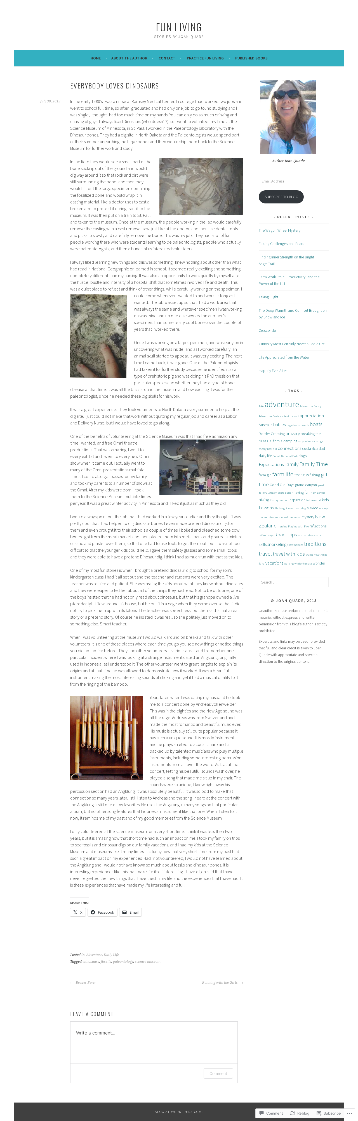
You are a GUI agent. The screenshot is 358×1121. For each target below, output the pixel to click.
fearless (301, 475)
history (274, 500)
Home (96, 58)
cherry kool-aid (268, 449)
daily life (265, 455)
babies (279, 424)
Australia (265, 424)
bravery (293, 433)
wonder (319, 563)
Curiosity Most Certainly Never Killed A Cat (291, 343)
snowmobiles (295, 545)
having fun (301, 492)
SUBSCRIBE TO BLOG (281, 196)
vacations (274, 563)
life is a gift (280, 508)
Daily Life (111, 955)
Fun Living (179, 26)
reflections (318, 526)
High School (317, 493)
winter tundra (303, 563)
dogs (302, 455)
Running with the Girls (220, 983)
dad (322, 448)
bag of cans (293, 425)
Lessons (266, 508)
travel (265, 553)
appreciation (312, 415)
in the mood (313, 500)
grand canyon (306, 484)
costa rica (310, 448)
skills (263, 544)
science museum (148, 962)
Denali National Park (285, 456)
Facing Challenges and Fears (281, 243)
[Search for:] (294, 582)
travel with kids (289, 553)
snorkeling (276, 544)
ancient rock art (289, 416)
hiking (264, 499)
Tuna (262, 563)
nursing (282, 526)
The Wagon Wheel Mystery (279, 230)
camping (290, 440)
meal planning (297, 508)
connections (289, 448)
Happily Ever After (273, 370)
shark (317, 535)
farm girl (265, 474)
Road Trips (285, 534)
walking (289, 563)
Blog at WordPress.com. (179, 1112)
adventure (282, 404)
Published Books (251, 58)
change (318, 441)
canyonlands (306, 441)
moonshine (286, 517)
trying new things (316, 554)
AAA (261, 406)
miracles (273, 517)
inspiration (297, 499)
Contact (167, 58)
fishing (315, 474)
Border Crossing (272, 433)
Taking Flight (268, 296)
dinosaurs (91, 962)
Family (291, 464)
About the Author (129, 58)
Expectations (271, 464)
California (274, 440)
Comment (218, 1073)
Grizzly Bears (276, 493)
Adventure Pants (269, 416)
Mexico (312, 507)
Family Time (313, 464)
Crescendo (267, 330)
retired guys (266, 535)
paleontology (123, 962)
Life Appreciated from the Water (284, 357)
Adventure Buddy (311, 406)
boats (316, 424)
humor (283, 500)
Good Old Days (282, 484)
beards (304, 425)
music (297, 517)
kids (325, 499)
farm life (282, 474)
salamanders (306, 535)
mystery (308, 516)
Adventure (94, 955)
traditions (315, 544)
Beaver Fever (85, 983)
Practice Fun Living (205, 58)
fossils (106, 962)
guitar (289, 493)
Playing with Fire (298, 526)
